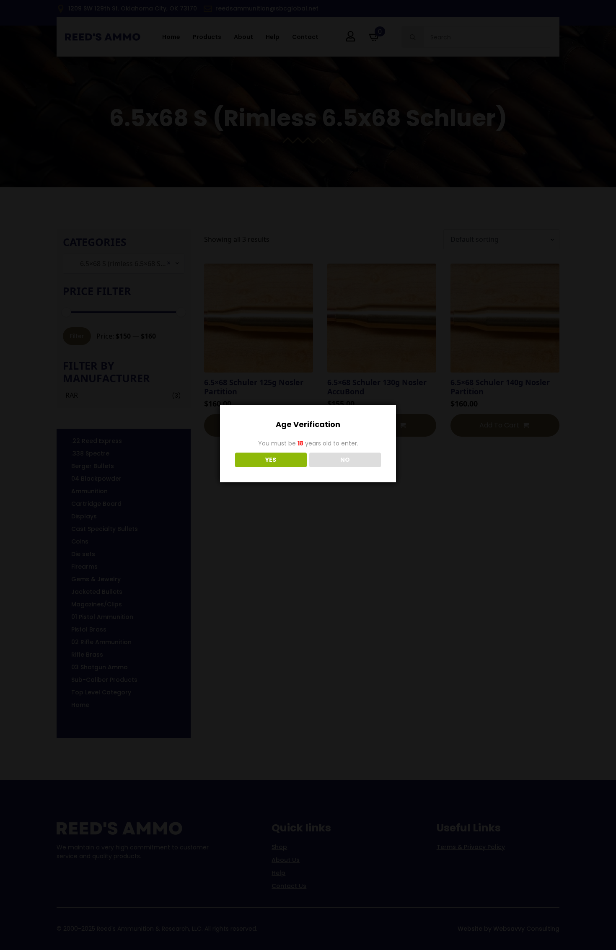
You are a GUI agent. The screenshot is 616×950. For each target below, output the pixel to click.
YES (270, 460)
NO (345, 460)
